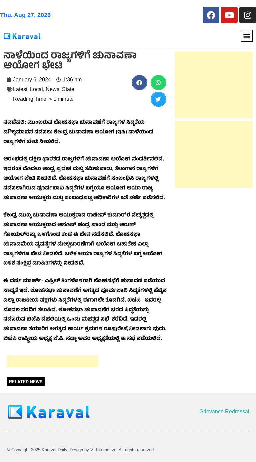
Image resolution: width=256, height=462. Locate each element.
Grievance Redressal (224, 411)
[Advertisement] (52, 361)
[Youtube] (229, 15)
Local (36, 89)
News (52, 89)
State (68, 89)
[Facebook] (211, 15)
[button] (247, 36)
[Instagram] (247, 15)
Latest (20, 89)
